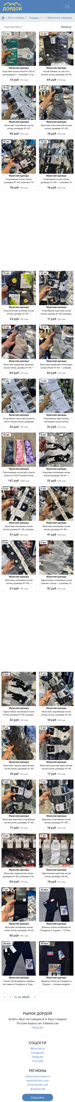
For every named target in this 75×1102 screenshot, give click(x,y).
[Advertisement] (37, 230)
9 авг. (44, 434)
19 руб (56, 881)
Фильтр (66, 27)
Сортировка (12, 27)
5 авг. (44, 674)
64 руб (56, 79)
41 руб (19, 534)
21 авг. (44, 34)
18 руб (56, 133)
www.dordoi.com (37, 1080)
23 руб (19, 319)
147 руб (18, 480)
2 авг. (44, 835)
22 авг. (6, 34)
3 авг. (6, 835)
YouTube (37, 1061)
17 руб (56, 319)
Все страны (16, 17)
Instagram (37, 1052)
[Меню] (67, 6)
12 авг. (6, 327)
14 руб (19, 79)
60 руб (18, 935)
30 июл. (45, 889)
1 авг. (6, 889)
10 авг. (6, 434)
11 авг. (6, 381)
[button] (37, 1097)
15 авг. (44, 87)
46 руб (18, 133)
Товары (34, 17)
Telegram (37, 1027)
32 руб (18, 426)
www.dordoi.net (37, 1084)
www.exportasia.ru (37, 1076)
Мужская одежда (60, 17)
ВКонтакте (37, 1048)
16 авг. (6, 87)
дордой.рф (37, 1089)
